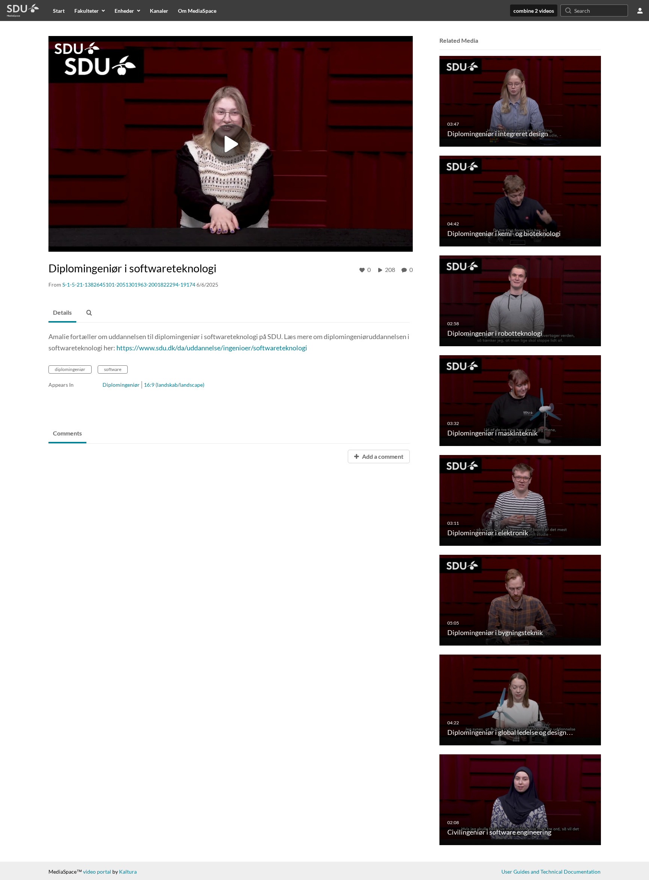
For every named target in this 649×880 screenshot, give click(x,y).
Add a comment (382, 456)
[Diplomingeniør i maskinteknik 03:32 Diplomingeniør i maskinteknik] (520, 400)
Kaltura (128, 871)
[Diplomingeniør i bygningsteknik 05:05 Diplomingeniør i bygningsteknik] (520, 599)
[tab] (62, 313)
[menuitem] (59, 11)
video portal (97, 871)
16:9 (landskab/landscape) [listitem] (174, 384)
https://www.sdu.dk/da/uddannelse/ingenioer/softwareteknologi (211, 348)
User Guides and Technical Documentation (551, 871)
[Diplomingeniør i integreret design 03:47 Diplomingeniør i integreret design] (520, 101)
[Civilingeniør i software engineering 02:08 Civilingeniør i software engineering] (520, 799)
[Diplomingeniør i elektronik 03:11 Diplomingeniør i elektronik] (520, 500)
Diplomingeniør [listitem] (121, 384)
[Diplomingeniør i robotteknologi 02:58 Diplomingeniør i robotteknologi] (520, 300)
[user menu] (640, 11)
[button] (89, 313)
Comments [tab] (67, 433)
